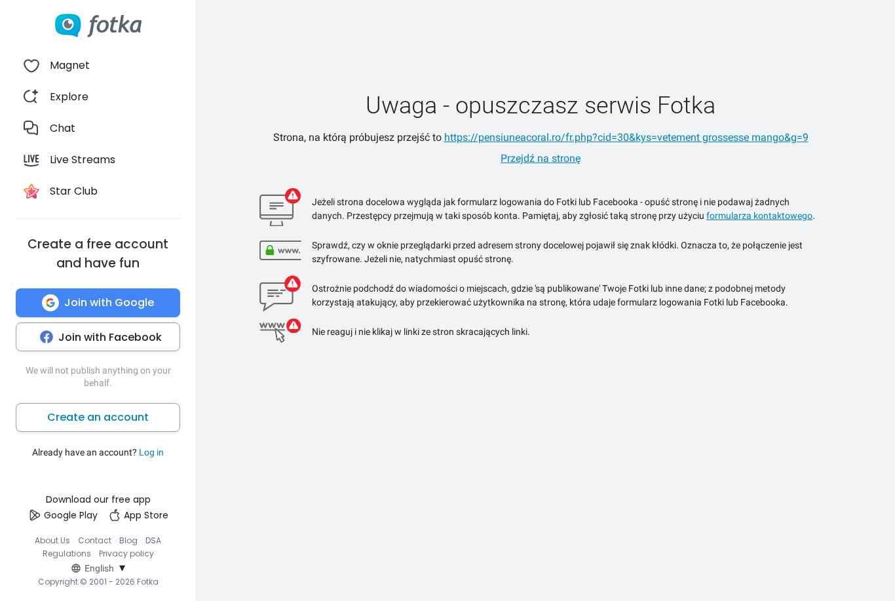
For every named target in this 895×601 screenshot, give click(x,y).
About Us (52, 540)
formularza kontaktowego (759, 215)
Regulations (67, 553)
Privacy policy (126, 553)
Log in (151, 452)
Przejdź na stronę (541, 158)
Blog (128, 540)
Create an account (98, 417)
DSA (153, 540)
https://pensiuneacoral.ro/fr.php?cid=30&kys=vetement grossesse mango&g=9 (626, 137)
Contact (94, 540)
